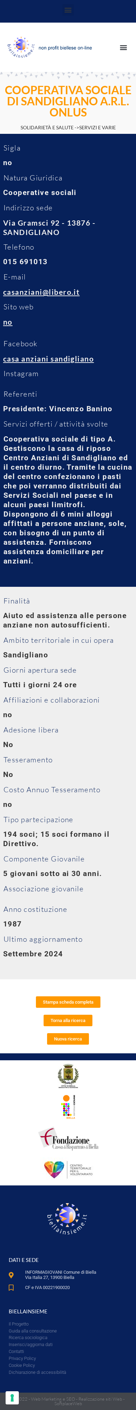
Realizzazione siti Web (100, 1399)
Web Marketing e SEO (53, 1399)
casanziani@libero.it (41, 291)
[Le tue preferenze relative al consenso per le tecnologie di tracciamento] (12, 1397)
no (8, 321)
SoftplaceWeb (68, 1403)
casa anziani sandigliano (48, 358)
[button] (68, 10)
